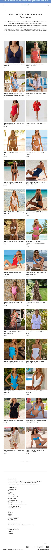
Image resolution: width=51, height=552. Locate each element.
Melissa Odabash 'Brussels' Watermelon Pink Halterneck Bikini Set (35, 243)
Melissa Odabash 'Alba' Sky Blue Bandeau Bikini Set (35, 450)
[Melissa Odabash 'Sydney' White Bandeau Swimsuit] (36, 349)
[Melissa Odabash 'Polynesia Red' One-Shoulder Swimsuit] (14, 111)
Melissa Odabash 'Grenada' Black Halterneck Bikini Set (13, 183)
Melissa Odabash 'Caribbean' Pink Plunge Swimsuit (13, 303)
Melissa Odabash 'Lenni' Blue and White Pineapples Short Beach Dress (14, 94)
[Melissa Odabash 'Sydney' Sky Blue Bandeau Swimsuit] (14, 349)
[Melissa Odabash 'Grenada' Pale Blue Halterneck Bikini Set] (36, 408)
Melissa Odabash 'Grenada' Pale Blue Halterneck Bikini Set (36, 421)
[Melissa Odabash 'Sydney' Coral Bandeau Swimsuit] (36, 52)
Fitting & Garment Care (13, 517)
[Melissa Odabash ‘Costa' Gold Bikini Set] (14, 140)
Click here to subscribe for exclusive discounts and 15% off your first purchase (21, 0)
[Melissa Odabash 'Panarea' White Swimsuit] (36, 379)
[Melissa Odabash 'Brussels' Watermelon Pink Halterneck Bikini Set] (36, 229)
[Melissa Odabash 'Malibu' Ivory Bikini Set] (14, 229)
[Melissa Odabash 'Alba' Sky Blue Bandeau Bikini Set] (36, 438)
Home (4, 11)
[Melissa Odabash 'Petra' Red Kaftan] (36, 111)
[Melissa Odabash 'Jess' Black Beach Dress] (14, 408)
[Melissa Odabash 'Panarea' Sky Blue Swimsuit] (14, 379)
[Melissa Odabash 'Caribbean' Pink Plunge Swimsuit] (14, 290)
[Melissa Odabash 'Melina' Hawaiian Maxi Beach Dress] (14, 319)
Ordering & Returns (12, 518)
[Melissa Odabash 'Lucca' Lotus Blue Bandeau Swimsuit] (36, 260)
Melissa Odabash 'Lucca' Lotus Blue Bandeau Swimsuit (36, 273)
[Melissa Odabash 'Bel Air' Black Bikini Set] (36, 200)
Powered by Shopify (19, 549)
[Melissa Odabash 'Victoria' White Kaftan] (36, 319)
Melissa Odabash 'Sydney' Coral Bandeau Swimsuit (35, 64)
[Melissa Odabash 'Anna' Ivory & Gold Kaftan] (14, 438)
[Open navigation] (3, 5)
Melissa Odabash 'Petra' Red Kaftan (36, 123)
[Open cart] (48, 5)
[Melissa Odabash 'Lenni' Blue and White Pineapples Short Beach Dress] (14, 81)
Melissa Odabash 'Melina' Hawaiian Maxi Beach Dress (13, 332)
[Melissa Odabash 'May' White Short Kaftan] (36, 81)
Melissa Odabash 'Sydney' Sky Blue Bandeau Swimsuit (13, 362)
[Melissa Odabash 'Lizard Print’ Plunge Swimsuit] (14, 200)
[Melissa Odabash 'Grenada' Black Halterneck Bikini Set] (14, 170)
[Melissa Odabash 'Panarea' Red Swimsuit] (14, 260)
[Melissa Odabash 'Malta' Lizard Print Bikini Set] (36, 140)
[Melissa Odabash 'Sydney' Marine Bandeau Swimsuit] (36, 170)
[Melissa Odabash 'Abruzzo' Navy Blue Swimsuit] (14, 52)
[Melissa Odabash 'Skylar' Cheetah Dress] (36, 290)
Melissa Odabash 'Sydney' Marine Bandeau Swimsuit (35, 183)
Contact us (10, 515)
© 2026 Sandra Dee (8, 549)
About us (10, 514)
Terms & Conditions (13, 520)
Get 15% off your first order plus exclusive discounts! (21, 525)
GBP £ (45, 544)
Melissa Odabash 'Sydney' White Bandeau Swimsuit (35, 362)
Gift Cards (10, 513)
